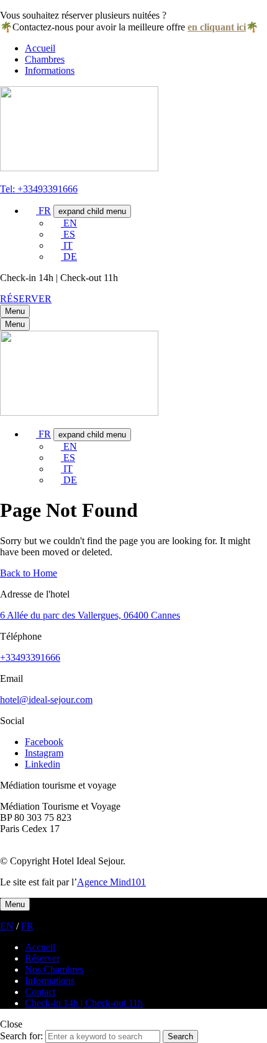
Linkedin (42, 764)
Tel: (8, 189)
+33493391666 (47, 189)
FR (27, 926)
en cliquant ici (217, 27)
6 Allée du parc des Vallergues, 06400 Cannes (90, 615)
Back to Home (28, 573)
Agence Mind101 (111, 882)
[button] (26, 298)
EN (7, 926)
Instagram (44, 753)
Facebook (44, 741)
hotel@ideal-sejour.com (46, 699)
